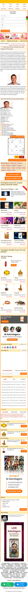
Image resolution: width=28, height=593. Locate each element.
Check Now (9, 214)
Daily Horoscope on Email (20, 370)
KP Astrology (9, 567)
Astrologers (3, 564)
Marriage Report (6, 501)
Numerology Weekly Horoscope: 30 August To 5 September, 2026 (15, 384)
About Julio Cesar (5, 126)
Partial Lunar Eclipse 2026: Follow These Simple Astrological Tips (15, 397)
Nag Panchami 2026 (19, 415)
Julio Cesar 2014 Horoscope (7, 132)
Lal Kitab (22, 571)
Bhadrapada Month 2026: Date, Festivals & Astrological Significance (15, 392)
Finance (4, 505)
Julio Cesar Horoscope (6, 125)
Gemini (17, 4)
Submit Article (5, 575)
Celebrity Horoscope (12, 41)
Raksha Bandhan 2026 (16, 416)
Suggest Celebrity (13, 174)
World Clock (23, 563)
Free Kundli (17, 565)
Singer (23, 167)
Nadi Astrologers (12, 588)
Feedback (24, 573)
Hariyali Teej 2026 (11, 415)
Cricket (3, 165)
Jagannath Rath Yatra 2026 (7, 414)
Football (8, 170)
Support (23, 576)
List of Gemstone (15, 563)
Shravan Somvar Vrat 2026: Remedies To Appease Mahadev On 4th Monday (15, 400)
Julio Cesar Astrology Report (7, 134)
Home (2, 41)
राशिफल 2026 (12, 572)
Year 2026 (23, 379)
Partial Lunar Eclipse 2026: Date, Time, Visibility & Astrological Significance (15, 387)
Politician (20, 163)
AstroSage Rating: (4, 124)
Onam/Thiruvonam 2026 (6, 416)
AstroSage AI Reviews (14, 571)
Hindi (14, 379)
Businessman (13, 163)
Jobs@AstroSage (8, 577)
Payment (24, 575)
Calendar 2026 (23, 412)
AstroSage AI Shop (6, 563)
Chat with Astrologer (21, 584)
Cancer (24, 4)
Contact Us (12, 575)
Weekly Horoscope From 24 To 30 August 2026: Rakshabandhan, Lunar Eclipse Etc (15, 403)
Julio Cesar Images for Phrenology (8, 135)
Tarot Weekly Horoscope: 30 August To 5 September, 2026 (14, 381)
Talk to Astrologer (8, 584)
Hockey (13, 170)
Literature (4, 167)
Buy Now (6, 321)
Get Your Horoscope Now (17, 136)
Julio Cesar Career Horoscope (7, 129)
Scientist (4, 170)
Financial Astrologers (19, 586)
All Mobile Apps (22, 344)
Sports (8, 167)
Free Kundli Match (10, 565)
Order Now (23, 509)
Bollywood (14, 165)
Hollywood (8, 165)
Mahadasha (10, 564)
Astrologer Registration (18, 577)
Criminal (13, 167)
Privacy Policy (6, 576)
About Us (18, 575)
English (5, 379)
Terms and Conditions (15, 576)
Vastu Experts (11, 586)
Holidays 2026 (14, 412)
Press (15, 567)
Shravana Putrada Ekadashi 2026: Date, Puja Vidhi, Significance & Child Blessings (15, 405)
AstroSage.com (19, 591)
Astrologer (18, 167)
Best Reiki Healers (21, 588)
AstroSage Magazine (7, 376)
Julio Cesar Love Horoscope (7, 127)
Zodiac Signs (17, 564)
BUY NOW (3, 199)
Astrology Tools (16, 573)
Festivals (4, 409)
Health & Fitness (6, 506)
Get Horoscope (5, 30)
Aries (3, 4)
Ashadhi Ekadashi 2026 (18, 414)
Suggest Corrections (13, 178)
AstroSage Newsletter (7, 370)
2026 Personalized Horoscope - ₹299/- (11, 499)
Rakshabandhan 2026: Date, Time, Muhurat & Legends (13, 389)
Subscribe (24, 350)
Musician (20, 165)
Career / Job (5, 503)
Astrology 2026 (8, 573)
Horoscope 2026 (4, 572)
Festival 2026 (5, 412)
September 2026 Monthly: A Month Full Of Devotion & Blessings (15, 395)
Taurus (10, 4)
